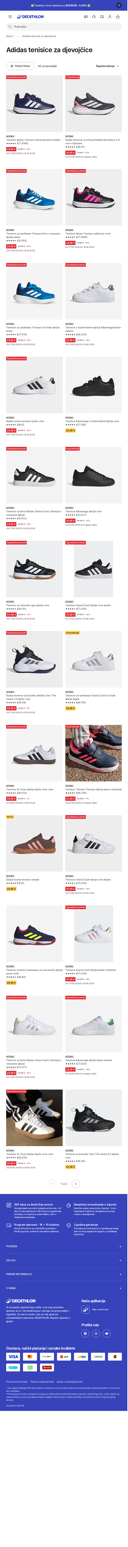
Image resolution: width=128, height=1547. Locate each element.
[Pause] (119, 5)
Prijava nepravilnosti (42, 1369)
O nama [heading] (11, 1276)
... (18, 36)
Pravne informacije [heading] (19, 1262)
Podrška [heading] (11, 1234)
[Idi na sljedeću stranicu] (76, 1184)
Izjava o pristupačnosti (69, 1369)
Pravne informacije (17, 1369)
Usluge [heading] (11, 1248)
